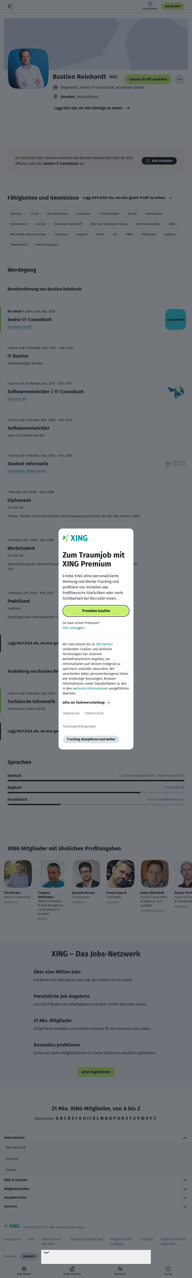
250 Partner (104, 644)
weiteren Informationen (90, 688)
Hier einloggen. (74, 628)
